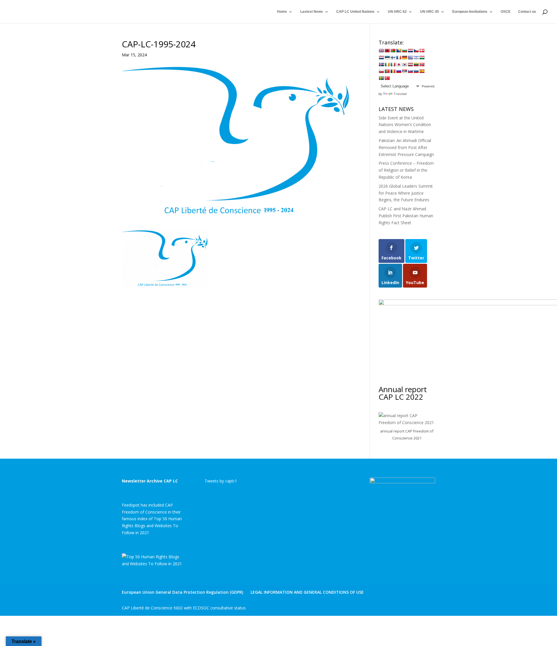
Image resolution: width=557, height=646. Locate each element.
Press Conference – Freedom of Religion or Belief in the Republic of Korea (406, 170)
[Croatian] (410, 50)
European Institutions (469, 12)
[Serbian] (404, 71)
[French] (398, 57)
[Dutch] (381, 57)
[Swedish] (381, 78)
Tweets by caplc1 (221, 481)
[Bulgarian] (404, 50)
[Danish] (421, 50)
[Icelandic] (381, 64)
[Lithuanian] (416, 64)
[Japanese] (398, 64)
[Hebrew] (416, 57)
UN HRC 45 (429, 12)
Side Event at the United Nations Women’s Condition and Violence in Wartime (405, 124)
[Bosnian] (398, 50)
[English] (381, 50)
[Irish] (387, 64)
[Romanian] (392, 71)
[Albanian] (387, 50)
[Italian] (392, 64)
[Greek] (410, 57)
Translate (400, 94)
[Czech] (416, 50)
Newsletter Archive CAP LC (150, 481)
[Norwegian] (421, 64)
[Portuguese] (387, 71)
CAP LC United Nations (355, 12)
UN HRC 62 (397, 12)
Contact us (527, 12)
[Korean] (404, 64)
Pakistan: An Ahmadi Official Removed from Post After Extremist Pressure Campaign (406, 147)
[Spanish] (421, 71)
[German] (404, 57)
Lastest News (311, 12)
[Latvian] (410, 64)
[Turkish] (387, 78)
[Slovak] (410, 71)
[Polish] (381, 71)
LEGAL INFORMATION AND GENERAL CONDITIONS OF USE (307, 592)
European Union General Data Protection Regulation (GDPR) (182, 592)
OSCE (506, 12)
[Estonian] (387, 57)
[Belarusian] (392, 50)
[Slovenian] (416, 71)
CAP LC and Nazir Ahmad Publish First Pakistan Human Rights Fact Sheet (406, 215)
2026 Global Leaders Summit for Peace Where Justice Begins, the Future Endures (406, 193)
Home (282, 12)
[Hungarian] (421, 57)
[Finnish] (392, 57)
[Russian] (398, 71)
